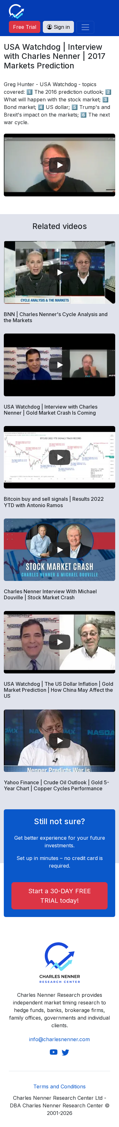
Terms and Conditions (59, 1086)
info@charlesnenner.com (59, 1039)
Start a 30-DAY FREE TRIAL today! (59, 895)
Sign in (61, 27)
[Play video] (59, 165)
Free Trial (24, 27)
